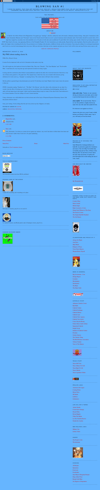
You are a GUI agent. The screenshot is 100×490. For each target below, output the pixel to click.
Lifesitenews (76, 399)
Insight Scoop (76, 328)
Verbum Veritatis (77, 342)
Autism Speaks (76, 407)
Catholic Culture (77, 308)
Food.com (75, 470)
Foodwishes (76, 472)
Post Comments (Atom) (16, 147)
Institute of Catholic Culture (80, 330)
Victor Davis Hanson (78, 249)
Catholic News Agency (79, 317)
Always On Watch (77, 240)
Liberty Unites (76, 431)
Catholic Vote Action (78, 319)
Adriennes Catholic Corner (80, 303)
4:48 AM (8, 124)
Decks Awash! (76, 203)
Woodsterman (76, 442)
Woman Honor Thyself (79, 251)
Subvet (53, 33)
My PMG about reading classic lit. (15, 54)
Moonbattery (76, 281)
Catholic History (77, 312)
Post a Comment (7, 140)
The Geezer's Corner (78, 212)
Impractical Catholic (78, 326)
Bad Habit (75, 305)
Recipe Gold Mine (77, 479)
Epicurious (75, 468)
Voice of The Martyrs (78, 344)
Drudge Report (77, 276)
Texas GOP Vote (77, 363)
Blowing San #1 (50, 6)
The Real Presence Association (81, 339)
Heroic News (76, 392)
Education (11, 109)
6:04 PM (19, 106)
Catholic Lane (76, 314)
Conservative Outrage (78, 409)
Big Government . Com (79, 274)
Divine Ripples (77, 414)
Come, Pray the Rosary (79, 321)
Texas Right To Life (78, 368)
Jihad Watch (76, 244)
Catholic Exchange (78, 310)
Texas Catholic (76, 370)
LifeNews (75, 396)
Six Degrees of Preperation (80, 481)
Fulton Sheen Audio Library (80, 324)
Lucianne (75, 279)
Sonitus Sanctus (77, 335)
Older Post (66, 143)
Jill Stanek (75, 394)
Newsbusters (76, 283)
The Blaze (75, 285)
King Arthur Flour (77, 477)
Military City (76, 429)
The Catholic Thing (78, 337)
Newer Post (6, 143)
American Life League (78, 387)
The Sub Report (77, 217)
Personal (18, 109)
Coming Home (77, 390)
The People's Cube (77, 440)
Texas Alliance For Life (79, 365)
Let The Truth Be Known (79, 418)
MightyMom (9, 119)
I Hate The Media (77, 416)
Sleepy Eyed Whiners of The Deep (82, 210)
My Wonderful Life (78, 181)
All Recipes (76, 465)
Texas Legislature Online (79, 372)
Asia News (75, 242)
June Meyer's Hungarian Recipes (81, 474)
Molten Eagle (76, 205)
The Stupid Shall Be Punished (81, 215)
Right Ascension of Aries (79, 208)
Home (35, 143)
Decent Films (76, 412)
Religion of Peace (77, 247)
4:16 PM (8, 136)
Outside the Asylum (78, 421)
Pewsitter (75, 333)
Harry (7, 129)
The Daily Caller (77, 288)
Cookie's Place (76, 201)
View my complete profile (50, 48)
